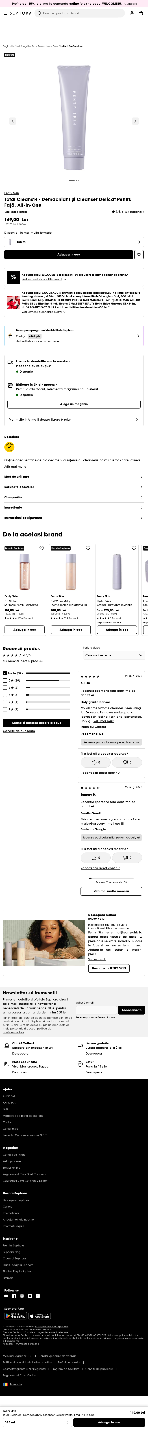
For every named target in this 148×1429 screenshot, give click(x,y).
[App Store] (39, 1315)
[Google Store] (15, 1315)
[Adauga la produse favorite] (42, 548)
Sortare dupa (91, 647)
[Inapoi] (12, 121)
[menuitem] (132, 13)
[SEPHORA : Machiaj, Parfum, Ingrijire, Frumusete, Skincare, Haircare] (21, 13)
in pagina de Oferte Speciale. (51, 1326)
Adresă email (84, 1002)
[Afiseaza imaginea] (74, 118)
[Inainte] (135, 121)
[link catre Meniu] (6, 13)
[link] (36, 723)
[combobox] (114, 655)
